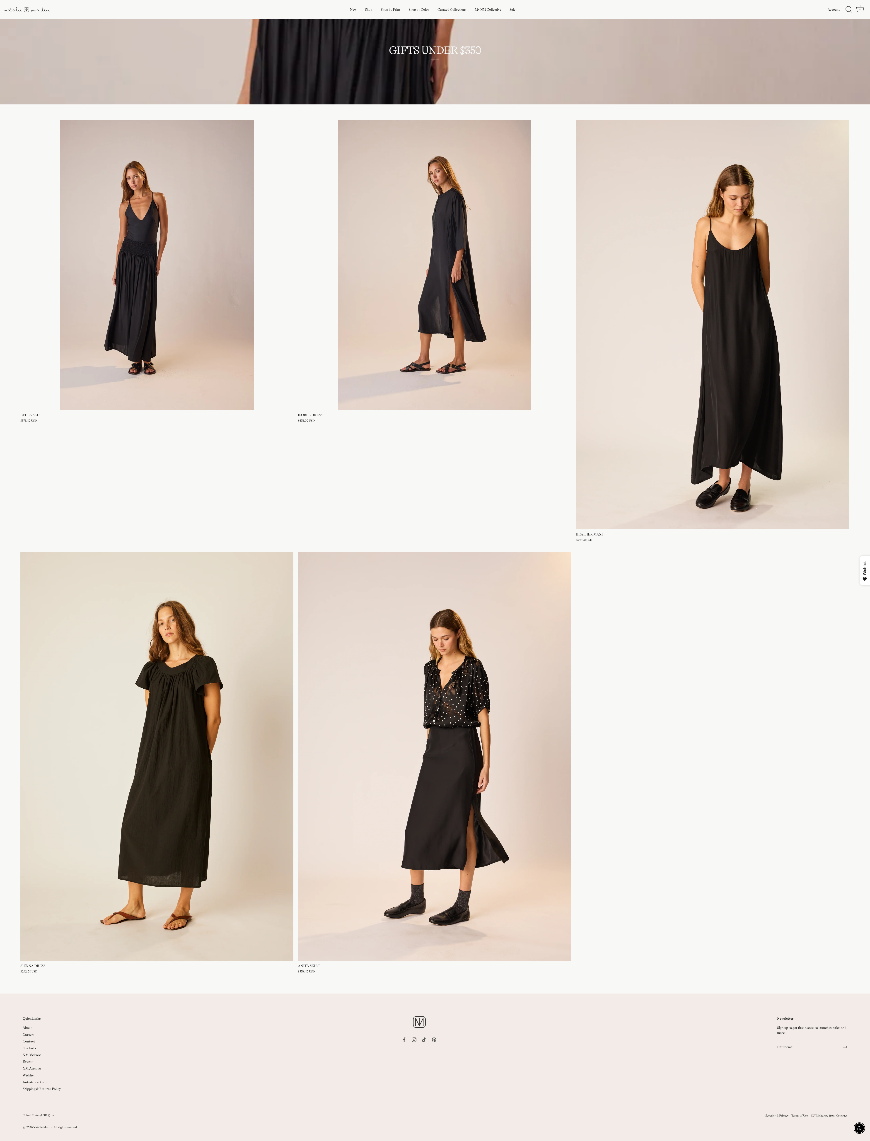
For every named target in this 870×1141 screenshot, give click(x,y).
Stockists (29, 1048)
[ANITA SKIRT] (434, 756)
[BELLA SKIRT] (156, 265)
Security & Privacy (776, 1115)
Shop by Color (419, 9)
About (27, 1028)
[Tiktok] (424, 1039)
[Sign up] (845, 1047)
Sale (512, 9)
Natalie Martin (42, 1127)
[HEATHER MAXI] (712, 325)
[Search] (849, 9)
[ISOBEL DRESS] (434, 265)
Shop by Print (390, 9)
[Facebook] (404, 1039)
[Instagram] (414, 1039)
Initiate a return (35, 1082)
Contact (29, 1041)
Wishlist (29, 1075)
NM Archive (32, 1069)
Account (834, 9)
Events (28, 1062)
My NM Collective (488, 9)
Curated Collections (451, 9)
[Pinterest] (434, 1039)
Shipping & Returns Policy (42, 1089)
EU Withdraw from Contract (829, 1115)
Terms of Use (799, 1115)
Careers (28, 1035)
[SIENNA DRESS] (156, 756)
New (353, 9)
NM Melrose (32, 1055)
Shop (368, 9)
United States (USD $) (36, 1115)
